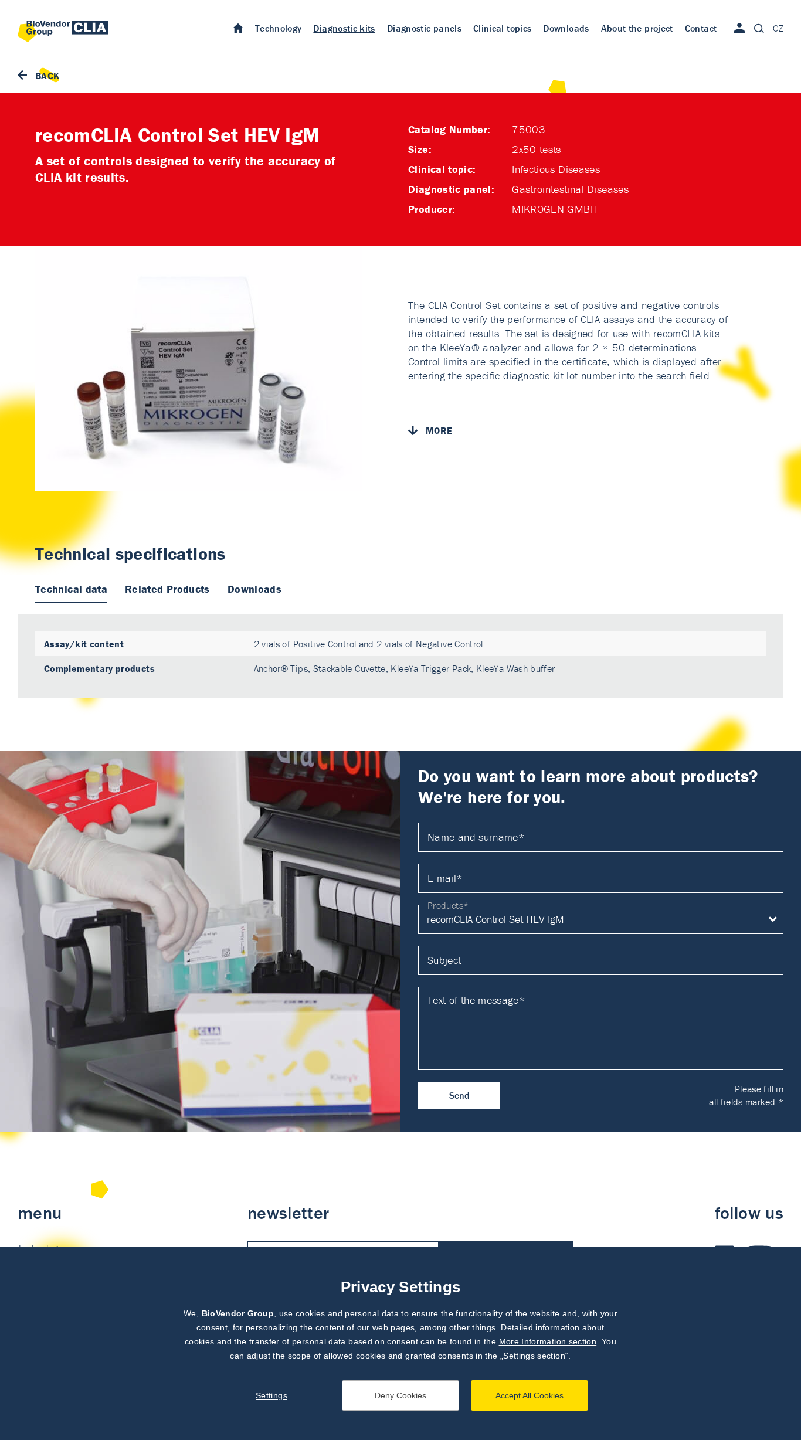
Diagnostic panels (424, 28)
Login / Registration (739, 28)
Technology (278, 28)
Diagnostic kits (344, 28)
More (439, 430)
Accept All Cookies (529, 1395)
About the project (637, 28)
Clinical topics (502, 28)
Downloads (566, 28)
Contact (701, 28)
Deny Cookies (400, 1395)
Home (238, 27)
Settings (271, 1395)
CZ (778, 28)
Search (759, 28)
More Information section (548, 1341)
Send (459, 1095)
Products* (448, 905)
